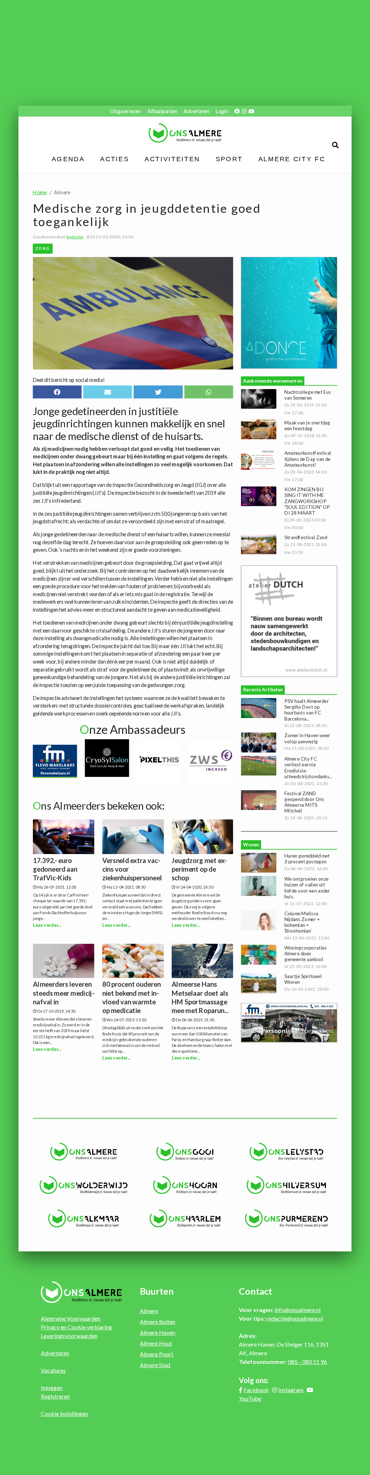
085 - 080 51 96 (307, 1361)
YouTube (250, 1398)
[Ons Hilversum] (286, 1185)
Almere (149, 1310)
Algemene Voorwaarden (70, 1318)
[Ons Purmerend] (286, 1219)
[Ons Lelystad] (286, 1151)
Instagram (291, 1389)
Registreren (55, 1396)
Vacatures (53, 1370)
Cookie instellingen (64, 1413)
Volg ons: (254, 1380)
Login (222, 111)
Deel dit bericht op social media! (69, 380)
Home (40, 192)
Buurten (157, 1291)
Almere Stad (155, 1364)
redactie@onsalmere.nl (294, 1318)
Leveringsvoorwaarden (69, 1335)
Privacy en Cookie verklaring (76, 1327)
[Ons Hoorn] (185, 1185)
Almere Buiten (157, 1321)
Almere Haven (157, 1332)
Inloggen (52, 1387)
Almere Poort (156, 1354)
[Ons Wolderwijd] (83, 1185)
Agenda (68, 159)
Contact (255, 1291)
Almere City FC (291, 159)
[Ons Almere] (83, 1151)
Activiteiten (172, 159)
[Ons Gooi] (185, 1151)
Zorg (42, 248)
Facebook (256, 1389)
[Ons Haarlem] (185, 1219)
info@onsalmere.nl (297, 1309)
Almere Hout (156, 1343)
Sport (228, 159)
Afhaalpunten (162, 111)
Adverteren (196, 111)
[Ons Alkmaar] (83, 1219)
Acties (114, 159)
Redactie (74, 236)
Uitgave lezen (125, 111)
